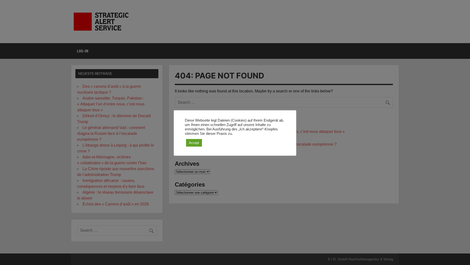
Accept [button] (194, 143)
